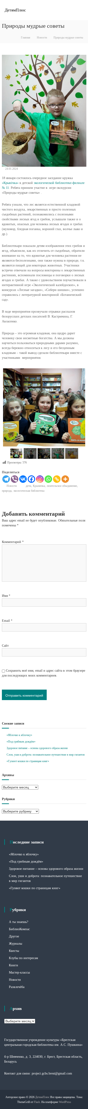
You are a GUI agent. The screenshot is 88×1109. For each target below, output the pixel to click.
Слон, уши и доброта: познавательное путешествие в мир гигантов (46, 754)
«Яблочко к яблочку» (19, 735)
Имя (6, 596)
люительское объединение (62, 485)
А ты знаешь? (18, 922)
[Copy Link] (57, 479)
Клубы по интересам (23, 958)
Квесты (14, 951)
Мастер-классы (19, 972)
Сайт (5, 645)
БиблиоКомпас (19, 929)
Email (7, 620)
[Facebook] (31, 479)
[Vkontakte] (23, 479)
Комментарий (13, 542)
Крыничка (39, 485)
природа (6, 490)
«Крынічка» (10, 183)
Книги (13, 965)
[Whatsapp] (48, 479)
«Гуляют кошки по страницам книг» (28, 761)
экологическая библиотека (28, 490)
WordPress (65, 1102)
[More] (65, 479)
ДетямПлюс (15, 10)
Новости (42, 37)
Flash (37, 1102)
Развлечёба (16, 987)
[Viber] (14, 479)
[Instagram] (40, 479)
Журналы (15, 943)
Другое (14, 936)
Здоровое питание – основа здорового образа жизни (37, 748)
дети (28, 485)
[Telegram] (6, 479)
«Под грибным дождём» (21, 741)
